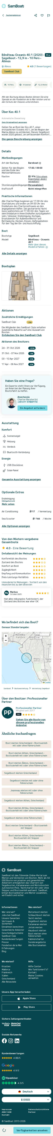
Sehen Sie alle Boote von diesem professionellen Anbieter (30, 722)
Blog (4, 951)
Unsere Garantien (11, 918)
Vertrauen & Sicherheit (8, 922)
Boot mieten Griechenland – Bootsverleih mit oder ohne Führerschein (26, 744)
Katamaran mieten (37, 924)
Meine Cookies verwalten (35, 976)
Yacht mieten (35, 918)
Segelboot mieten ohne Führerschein (23, 817)
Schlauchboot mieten (39, 915)
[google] (8, 1065)
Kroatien (6, 966)
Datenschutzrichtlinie (38, 1109)
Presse (5, 942)
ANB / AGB (6, 1112)
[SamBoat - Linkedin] (17, 1040)
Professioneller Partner (29, 708)
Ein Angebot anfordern (32, 407)
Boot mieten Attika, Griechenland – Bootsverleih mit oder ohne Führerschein (26, 809)
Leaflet (47, 682)
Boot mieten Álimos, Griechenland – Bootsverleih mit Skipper (26, 846)
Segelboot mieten (37, 921)
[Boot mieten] (13, 6)
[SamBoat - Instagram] (10, 1040)
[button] (6, 636)
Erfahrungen (8, 948)
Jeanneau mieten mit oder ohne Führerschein (26, 791)
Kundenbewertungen (12, 939)
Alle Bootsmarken (37, 945)
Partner (32, 1112)
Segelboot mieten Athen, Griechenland (24, 800)
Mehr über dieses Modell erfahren (37, 245)
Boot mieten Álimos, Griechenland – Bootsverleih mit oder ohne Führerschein (26, 764)
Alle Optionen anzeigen (16, 526)
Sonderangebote (37, 942)
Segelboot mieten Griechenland (20, 772)
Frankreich (7, 972)
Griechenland (8, 978)
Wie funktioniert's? (38, 969)
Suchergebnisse (13, 15)
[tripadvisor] (10, 1078)
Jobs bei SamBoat (11, 915)
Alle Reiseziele (9, 981)
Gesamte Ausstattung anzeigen (21, 479)
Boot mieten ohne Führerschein (37, 934)
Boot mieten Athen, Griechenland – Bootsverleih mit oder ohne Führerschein (26, 754)
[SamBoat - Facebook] (4, 1040)
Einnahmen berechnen (13, 927)
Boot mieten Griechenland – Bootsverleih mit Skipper (26, 826)
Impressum (7, 1109)
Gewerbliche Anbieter (13, 930)
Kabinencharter (36, 939)
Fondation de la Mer (12, 945)
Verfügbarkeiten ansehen (32, 1130)
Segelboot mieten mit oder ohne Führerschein (26, 781)
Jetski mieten (35, 927)
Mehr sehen (8, 504)
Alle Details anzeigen (14, 253)
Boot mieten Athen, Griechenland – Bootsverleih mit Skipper (26, 836)
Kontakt (32, 972)
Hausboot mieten (37, 930)
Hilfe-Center (34, 966)
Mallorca (6, 969)
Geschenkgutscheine (12, 933)
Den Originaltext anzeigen (14, 122)
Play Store (29, 1007)
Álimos (7, 66)
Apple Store (29, 998)
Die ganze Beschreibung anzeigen (22, 139)
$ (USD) (25, 1099)
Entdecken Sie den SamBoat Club (22, 335)
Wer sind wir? (8, 912)
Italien (5, 975)
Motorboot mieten (38, 912)
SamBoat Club (11, 71)
